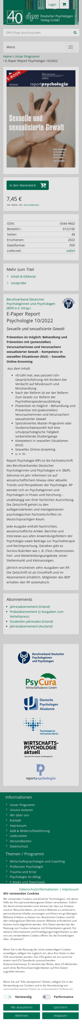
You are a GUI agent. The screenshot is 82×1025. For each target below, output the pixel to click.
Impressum (70, 889)
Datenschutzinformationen (39, 889)
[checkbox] (7, 997)
